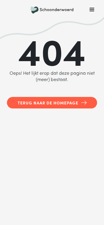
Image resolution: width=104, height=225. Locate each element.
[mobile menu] (92, 9)
